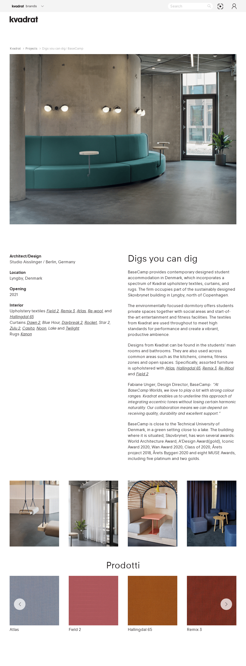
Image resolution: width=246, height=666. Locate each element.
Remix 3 (68, 310)
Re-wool (95, 310)
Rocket (90, 322)
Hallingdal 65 (188, 368)
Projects (31, 48)
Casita (28, 328)
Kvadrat (15, 48)
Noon (41, 328)
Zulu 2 (15, 328)
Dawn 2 (33, 322)
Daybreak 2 (72, 322)
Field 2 (52, 310)
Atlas (81, 310)
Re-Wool (226, 368)
